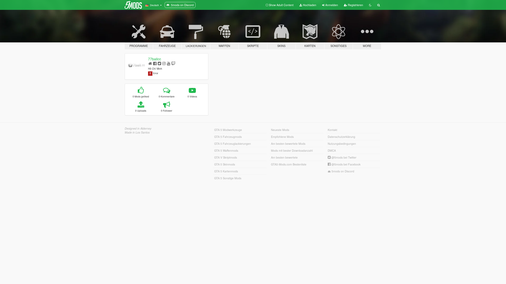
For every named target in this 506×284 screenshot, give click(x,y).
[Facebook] (155, 63)
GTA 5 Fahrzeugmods (228, 137)
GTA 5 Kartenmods (226, 171)
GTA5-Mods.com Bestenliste (288, 164)
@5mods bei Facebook (346, 164)
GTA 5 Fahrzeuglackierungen (232, 144)
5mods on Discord (342, 171)
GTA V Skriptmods (225, 157)
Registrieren (355, 5)
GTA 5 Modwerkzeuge (228, 130)
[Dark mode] (370, 5)
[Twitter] (159, 63)
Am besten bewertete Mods (288, 144)
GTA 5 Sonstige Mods (227, 178)
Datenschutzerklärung (341, 137)
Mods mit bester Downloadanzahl (292, 150)
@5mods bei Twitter (343, 157)
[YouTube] (168, 63)
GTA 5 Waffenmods (226, 150)
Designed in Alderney (138, 128)
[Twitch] (173, 63)
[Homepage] (150, 63)
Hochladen (309, 5)
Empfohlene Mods (282, 137)
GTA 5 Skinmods (224, 164)
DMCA (332, 150)
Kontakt (332, 130)
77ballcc (154, 58)
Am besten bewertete (284, 157)
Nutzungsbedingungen (342, 144)
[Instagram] (164, 63)
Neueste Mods (280, 130)
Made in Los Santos (137, 132)
